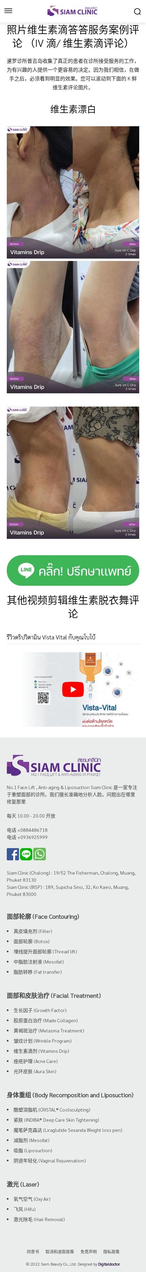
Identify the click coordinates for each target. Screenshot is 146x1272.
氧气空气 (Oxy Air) (32, 1199)
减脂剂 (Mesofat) (32, 1140)
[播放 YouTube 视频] (73, 689)
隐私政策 (111, 1251)
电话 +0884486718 (27, 830)
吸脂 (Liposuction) (33, 1150)
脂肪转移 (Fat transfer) (38, 972)
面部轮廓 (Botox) (32, 941)
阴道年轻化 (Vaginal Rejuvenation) (50, 1160)
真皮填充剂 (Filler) (33, 931)
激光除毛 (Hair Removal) (39, 1219)
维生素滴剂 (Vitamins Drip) (41, 1051)
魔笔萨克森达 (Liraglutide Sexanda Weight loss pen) (68, 1130)
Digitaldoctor (109, 1264)
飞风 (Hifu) (25, 1209)
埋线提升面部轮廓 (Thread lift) (45, 951)
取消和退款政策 (59, 1251)
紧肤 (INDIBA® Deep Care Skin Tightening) (56, 1120)
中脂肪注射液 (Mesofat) (39, 961)
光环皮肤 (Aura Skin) (35, 1071)
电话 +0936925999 (27, 837)
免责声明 (88, 1251)
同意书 (33, 1251)
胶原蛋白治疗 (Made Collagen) (46, 1020)
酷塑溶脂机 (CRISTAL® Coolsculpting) (52, 1109)
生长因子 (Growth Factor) (40, 1010)
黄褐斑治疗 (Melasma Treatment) (49, 1030)
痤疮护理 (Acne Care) (36, 1061)
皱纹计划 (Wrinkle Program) (43, 1040)
